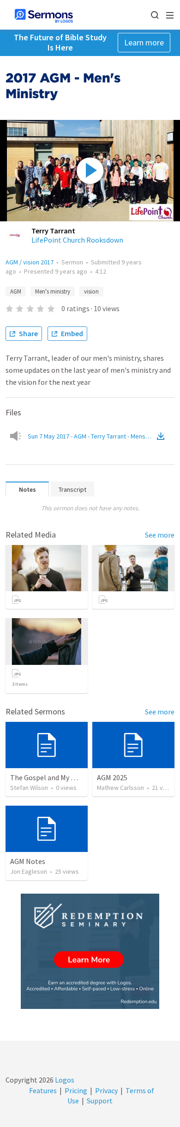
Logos (64, 1079)
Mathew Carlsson (120, 787)
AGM (15, 291)
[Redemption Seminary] (90, 951)
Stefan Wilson (29, 787)
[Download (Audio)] (162, 436)
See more (159, 534)
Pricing (76, 1090)
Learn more (144, 42)
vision (91, 291)
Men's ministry (52, 291)
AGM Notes (27, 861)
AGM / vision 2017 (30, 262)
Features (43, 1090)
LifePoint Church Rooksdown (77, 239)
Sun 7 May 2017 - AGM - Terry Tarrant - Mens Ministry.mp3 (91, 436)
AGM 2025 (112, 777)
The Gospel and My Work (48, 777)
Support (100, 1100)
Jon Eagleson (28, 871)
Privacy (106, 1090)
